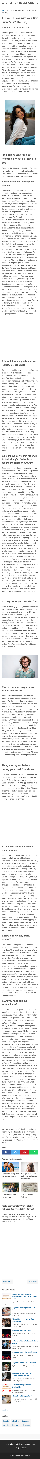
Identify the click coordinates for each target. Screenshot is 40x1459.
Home (6, 1444)
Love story (26, 1421)
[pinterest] (24, 1152)
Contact (24, 1448)
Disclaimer (19, 1444)
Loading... (5, 1410)
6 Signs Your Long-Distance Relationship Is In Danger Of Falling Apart (24, 1296)
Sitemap (16, 1448)
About (12, 1444)
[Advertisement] (20, 337)
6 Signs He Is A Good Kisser (21, 1330)
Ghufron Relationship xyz (22, 1456)
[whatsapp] (33, 1152)
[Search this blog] (37, 3)
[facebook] (6, 1152)
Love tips (6, 1425)
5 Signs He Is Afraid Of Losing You (24, 1363)
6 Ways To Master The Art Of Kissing (24, 1352)
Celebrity (6, 1421)
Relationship (25, 1425)
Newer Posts (7, 1281)
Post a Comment (24, 27)
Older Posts (33, 1281)
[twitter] (15, 1152)
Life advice (15, 1421)
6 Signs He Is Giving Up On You (22, 1396)
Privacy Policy (30, 1444)
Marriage (15, 1425)
